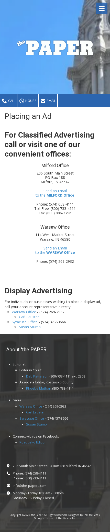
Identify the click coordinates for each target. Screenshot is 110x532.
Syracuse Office (25, 322)
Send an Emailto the (55, 193)
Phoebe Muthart (38, 388)
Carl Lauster (29, 316)
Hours (31, 100)
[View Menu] (101, 8)
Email (51, 100)
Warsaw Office (24, 311)
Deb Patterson (37, 376)
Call (11, 100)
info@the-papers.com (30, 485)
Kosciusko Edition (33, 442)
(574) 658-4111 (35, 473)
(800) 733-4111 (35, 478)
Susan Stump (30, 326)
